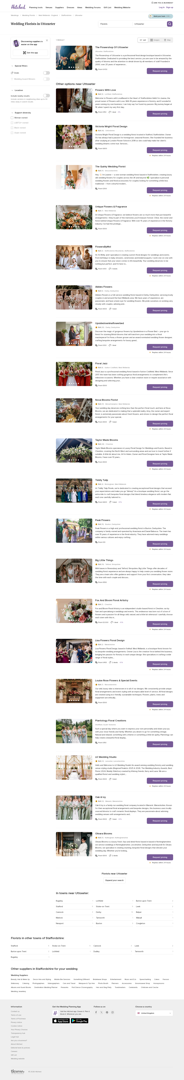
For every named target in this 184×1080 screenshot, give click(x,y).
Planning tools (36, 7)
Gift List (107, 7)
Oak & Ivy (100, 797)
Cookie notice (16, 1026)
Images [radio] (156, 40)
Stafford (59, 906)
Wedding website (18, 1059)
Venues (49, 7)
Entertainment (115, 979)
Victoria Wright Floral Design (111, 126)
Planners (115, 983)
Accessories (127, 983)
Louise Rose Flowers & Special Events (116, 680)
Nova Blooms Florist (106, 399)
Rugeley (59, 901)
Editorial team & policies (20, 1048)
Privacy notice (16, 1022)
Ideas (79, 7)
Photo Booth (103, 983)
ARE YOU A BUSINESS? (163, 3)
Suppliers (59, 7)
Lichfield (99, 901)
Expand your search (115, 880)
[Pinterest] (107, 1012)
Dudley (97, 951)
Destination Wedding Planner (45, 987)
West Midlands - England (48, 15)
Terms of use (16, 1015)
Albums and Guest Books (21, 987)
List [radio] (144, 40)
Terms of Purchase (18, 1019)
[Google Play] (79, 1023)
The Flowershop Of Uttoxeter (111, 47)
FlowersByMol (103, 246)
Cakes (156, 979)
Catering (25, 983)
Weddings (15, 15)
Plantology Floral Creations (110, 720)
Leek (138, 906)
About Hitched (16, 1044)
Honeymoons (158, 983)
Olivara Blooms (103, 833)
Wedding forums (93, 7)
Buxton (99, 923)
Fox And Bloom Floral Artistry (111, 600)
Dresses (70, 7)
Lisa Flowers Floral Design (110, 640)
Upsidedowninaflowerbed (109, 323)
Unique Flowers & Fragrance (111, 206)
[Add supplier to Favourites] (88, 49)
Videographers (53, 983)
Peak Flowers (102, 520)
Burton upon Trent (144, 901)
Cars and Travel (69, 983)
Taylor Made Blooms (106, 440)
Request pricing (160, 71)
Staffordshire (66, 15)
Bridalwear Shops (100, 979)
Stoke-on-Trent (102, 906)
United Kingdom (147, 1013)
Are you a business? (19, 1040)
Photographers (38, 983)
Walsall (139, 918)
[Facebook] (96, 1012)
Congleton (140, 923)
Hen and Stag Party (103, 987)
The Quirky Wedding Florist (110, 166)
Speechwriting (145, 979)
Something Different (82, 979)
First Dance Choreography (82, 987)
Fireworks (64, 987)
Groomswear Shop (142, 983)
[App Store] (61, 1023)
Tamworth (100, 918)
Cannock (59, 912)
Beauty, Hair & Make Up (20, 979)
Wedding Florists (29, 15)
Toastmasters (120, 987)
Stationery (15, 983)
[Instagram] (112, 1012)
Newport (60, 923)
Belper (139, 912)
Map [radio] (169, 40)
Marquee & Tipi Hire (87, 983)
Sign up (169, 7)
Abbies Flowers (103, 286)
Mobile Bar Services (62, 979)
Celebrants (133, 987)
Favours (166, 979)
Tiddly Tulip (101, 480)
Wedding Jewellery (18, 991)
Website (122, 7)
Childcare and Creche (149, 987)
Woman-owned (20, 117)
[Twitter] (101, 1012)
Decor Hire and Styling (42, 979)
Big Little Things (104, 560)
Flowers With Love (105, 90)
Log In (162, 7)
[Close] (47, 40)
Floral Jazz (101, 363)
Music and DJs (130, 979)
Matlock (59, 918)
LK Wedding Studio (106, 757)
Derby (98, 912)
